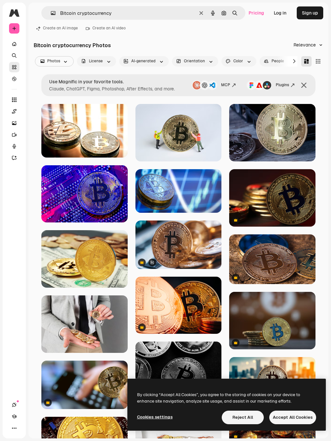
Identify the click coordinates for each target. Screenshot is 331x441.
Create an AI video (109, 28)
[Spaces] (14, 111)
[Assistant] (14, 158)
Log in (280, 13)
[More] (14, 428)
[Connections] (14, 405)
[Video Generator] (14, 134)
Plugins (282, 84)
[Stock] (14, 67)
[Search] (14, 55)
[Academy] (14, 416)
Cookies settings (155, 417)
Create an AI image (60, 28)
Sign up (310, 13)
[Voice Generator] (14, 146)
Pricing (256, 13)
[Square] (318, 61)
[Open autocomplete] (50, 13)
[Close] (304, 85)
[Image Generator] (14, 123)
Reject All (242, 417)
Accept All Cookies (293, 417)
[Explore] (14, 79)
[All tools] (14, 100)
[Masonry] (306, 61)
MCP (225, 84)
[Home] (14, 44)
